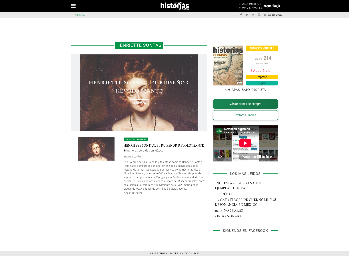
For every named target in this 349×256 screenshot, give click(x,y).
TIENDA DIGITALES (250, 8)
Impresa (262, 77)
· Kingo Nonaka (227, 216)
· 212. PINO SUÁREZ (228, 210)
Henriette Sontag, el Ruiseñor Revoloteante (164, 146)
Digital (262, 83)
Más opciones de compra (245, 104)
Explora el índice (245, 115)
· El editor (223, 194)
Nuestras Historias (135, 139)
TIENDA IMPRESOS (250, 4)
